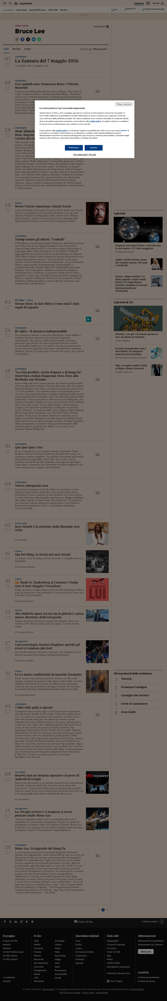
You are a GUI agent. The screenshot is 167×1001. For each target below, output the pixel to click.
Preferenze (74, 148)
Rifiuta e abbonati (124, 104)
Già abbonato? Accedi (84, 154)
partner (124, 130)
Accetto (93, 148)
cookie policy (95, 121)
